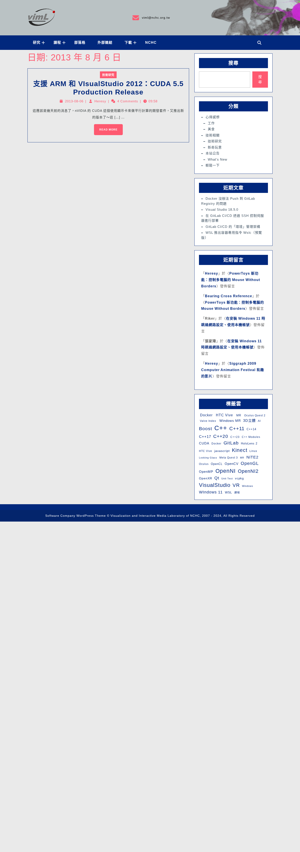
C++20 (220, 436)
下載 (128, 42)
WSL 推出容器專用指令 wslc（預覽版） (231, 235)
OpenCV (232, 464)
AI (259, 421)
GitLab (231, 442)
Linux (253, 451)
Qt (216, 478)
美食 (211, 129)
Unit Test (227, 478)
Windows (247, 486)
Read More (105, 127)
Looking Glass (208, 457)
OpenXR (205, 478)
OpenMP (206, 471)
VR (236, 485)
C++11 (236, 428)
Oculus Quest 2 (254, 415)
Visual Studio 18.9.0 (222, 209)
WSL (228, 492)
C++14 (251, 429)
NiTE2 (252, 457)
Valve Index (207, 421)
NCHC (151, 42)
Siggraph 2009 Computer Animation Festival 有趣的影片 (232, 370)
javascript (222, 451)
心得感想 (213, 117)
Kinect (239, 450)
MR (238, 415)
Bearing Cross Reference (228, 296)
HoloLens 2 (249, 443)
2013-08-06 (74, 101)
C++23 (235, 437)
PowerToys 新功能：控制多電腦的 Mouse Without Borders (230, 280)
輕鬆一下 (213, 165)
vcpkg (239, 478)
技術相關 (213, 135)
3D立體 (249, 420)
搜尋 (233, 63)
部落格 (79, 42)
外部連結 (105, 42)
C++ (220, 427)
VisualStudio (214, 485)
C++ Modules (251, 437)
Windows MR (229, 420)
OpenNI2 (248, 471)
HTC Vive (224, 415)
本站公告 (213, 153)
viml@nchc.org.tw (151, 17)
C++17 (205, 437)
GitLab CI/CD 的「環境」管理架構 (233, 226)
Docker (206, 415)
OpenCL (216, 464)
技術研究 (108, 74)
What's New (217, 159)
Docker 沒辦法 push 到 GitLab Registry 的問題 (228, 201)
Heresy (100, 101)
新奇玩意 (215, 147)
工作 (211, 123)
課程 (57, 42)
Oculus (204, 464)
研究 (36, 42)
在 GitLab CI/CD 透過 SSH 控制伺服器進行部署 (232, 218)
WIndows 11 (211, 492)
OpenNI (225, 471)
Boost (205, 428)
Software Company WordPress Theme (75, 515)
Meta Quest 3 (228, 457)
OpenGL (250, 463)
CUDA (204, 443)
